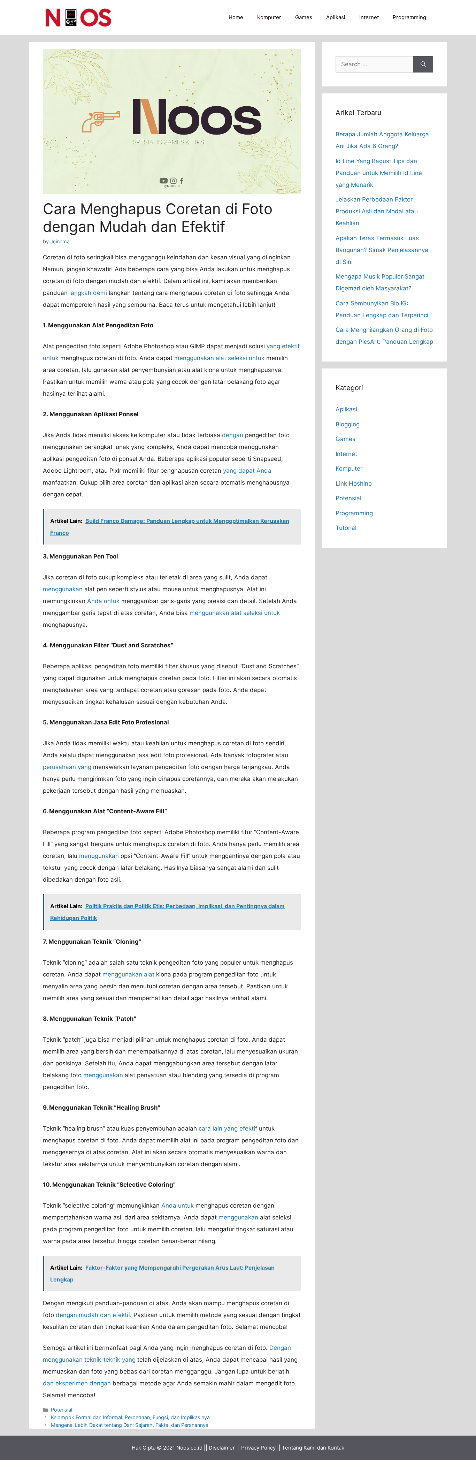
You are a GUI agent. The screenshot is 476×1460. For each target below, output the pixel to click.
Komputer (269, 17)
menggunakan (63, 589)
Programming (409, 17)
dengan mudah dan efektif (93, 1314)
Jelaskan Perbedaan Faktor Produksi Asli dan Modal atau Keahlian (377, 211)
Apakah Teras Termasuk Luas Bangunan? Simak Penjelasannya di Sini (382, 250)
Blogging (348, 424)
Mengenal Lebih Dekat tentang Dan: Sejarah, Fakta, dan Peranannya (129, 1425)
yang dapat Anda (247, 470)
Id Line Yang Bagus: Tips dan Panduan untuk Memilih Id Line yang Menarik (379, 173)
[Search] (423, 64)
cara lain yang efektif (228, 1128)
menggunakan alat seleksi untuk (219, 358)
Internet (369, 17)
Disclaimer (222, 1447)
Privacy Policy (258, 1447)
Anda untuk (103, 601)
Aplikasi (335, 17)
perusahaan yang (67, 766)
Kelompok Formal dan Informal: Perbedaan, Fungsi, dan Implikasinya (130, 1417)
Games (303, 17)
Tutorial (346, 527)
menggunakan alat (128, 974)
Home (236, 17)
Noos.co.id (189, 1447)
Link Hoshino (354, 483)
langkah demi (88, 292)
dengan (232, 435)
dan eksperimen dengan (77, 1383)
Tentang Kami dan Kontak (313, 1447)
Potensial (61, 1410)
